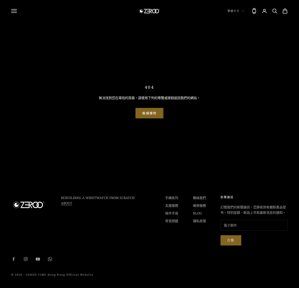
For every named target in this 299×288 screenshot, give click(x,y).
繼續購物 (149, 113)
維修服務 (199, 205)
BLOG (197, 213)
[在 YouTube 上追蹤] (38, 259)
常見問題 (171, 221)
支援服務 (171, 205)
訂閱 (231, 240)
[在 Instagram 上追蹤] (25, 259)
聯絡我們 (199, 198)
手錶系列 (171, 198)
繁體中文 (234, 11)
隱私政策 (199, 221)
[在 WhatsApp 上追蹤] (50, 259)
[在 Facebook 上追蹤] (13, 259)
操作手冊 (171, 213)
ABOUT (66, 203)
